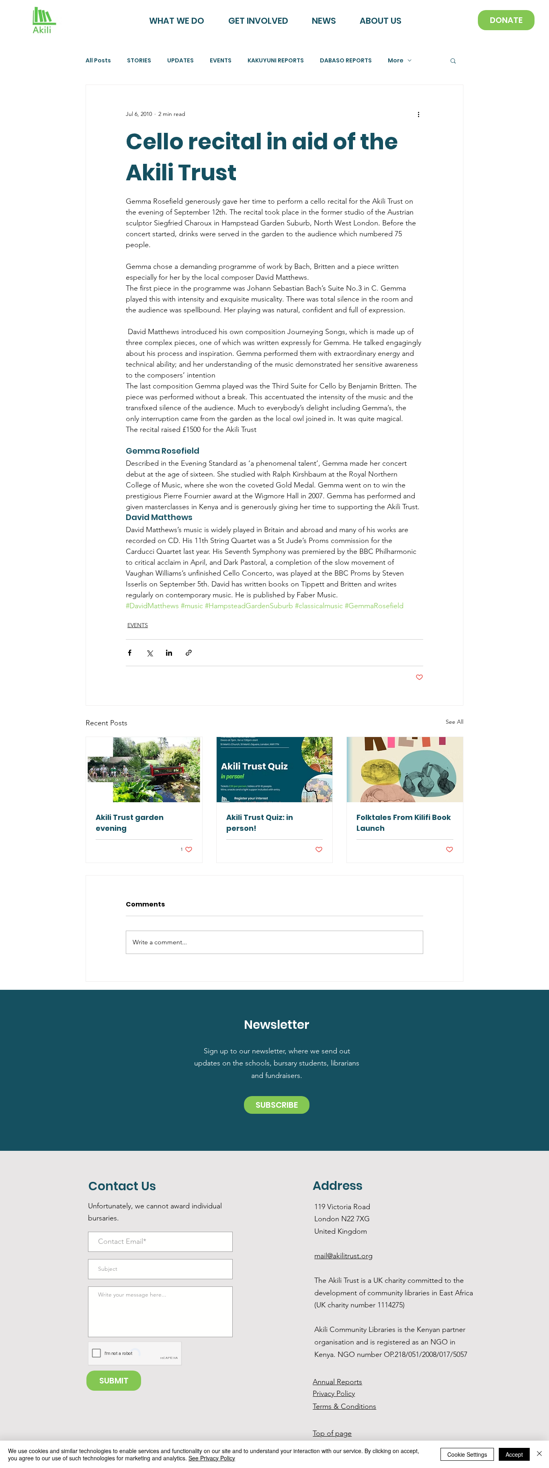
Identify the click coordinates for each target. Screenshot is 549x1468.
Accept (514, 1454)
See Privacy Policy (211, 1458)
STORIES (139, 60)
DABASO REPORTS (346, 60)
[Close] (539, 1454)
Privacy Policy (334, 1393)
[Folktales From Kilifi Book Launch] (405, 769)
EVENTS (220, 60)
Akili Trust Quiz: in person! (259, 822)
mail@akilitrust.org (343, 1255)
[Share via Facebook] (129, 653)
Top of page (332, 1433)
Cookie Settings (467, 1454)
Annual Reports (337, 1381)
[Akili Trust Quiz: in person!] (275, 769)
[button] (453, 60)
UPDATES (180, 60)
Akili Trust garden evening (130, 822)
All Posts (98, 60)
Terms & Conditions (344, 1406)
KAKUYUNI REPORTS (276, 60)
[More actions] (418, 114)
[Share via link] (189, 653)
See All (454, 721)
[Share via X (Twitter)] (149, 653)
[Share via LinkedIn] (169, 653)
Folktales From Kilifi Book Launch (403, 822)
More (396, 60)
